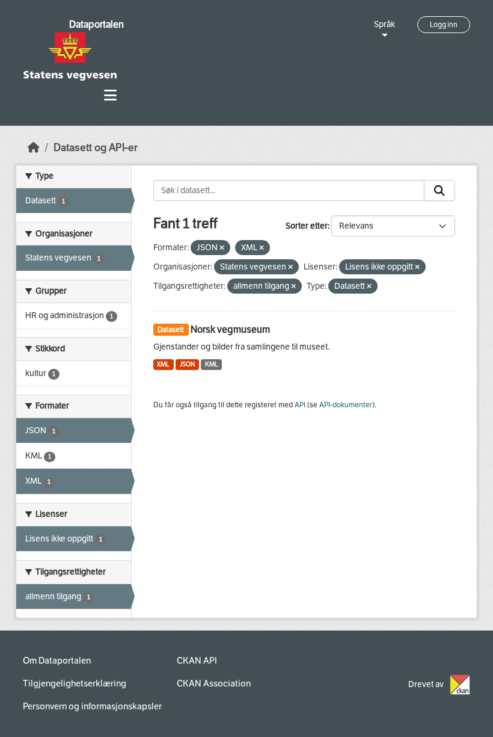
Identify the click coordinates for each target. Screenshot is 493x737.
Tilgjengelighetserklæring (74, 683)
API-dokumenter (345, 405)
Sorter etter (307, 226)
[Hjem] (34, 147)
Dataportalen (96, 24)
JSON (187, 364)
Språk (384, 24)
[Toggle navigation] (110, 95)
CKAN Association (214, 683)
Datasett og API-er (96, 147)
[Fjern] (221, 248)
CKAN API (197, 660)
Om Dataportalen (57, 660)
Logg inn (444, 24)
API (300, 405)
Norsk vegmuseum (230, 329)
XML (163, 364)
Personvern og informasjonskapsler (92, 706)
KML (211, 364)
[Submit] (439, 191)
